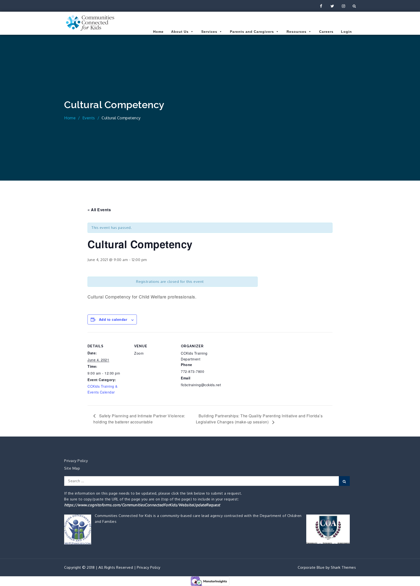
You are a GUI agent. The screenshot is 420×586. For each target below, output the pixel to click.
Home (158, 32)
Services (209, 32)
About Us (180, 32)
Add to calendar (113, 319)
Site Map (72, 468)
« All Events (99, 209)
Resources (296, 32)
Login (346, 32)
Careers (326, 32)
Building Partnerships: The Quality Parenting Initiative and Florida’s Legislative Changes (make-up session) (259, 419)
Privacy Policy (76, 460)
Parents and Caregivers (252, 32)
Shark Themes (343, 567)
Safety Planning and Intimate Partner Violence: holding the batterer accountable (139, 419)
